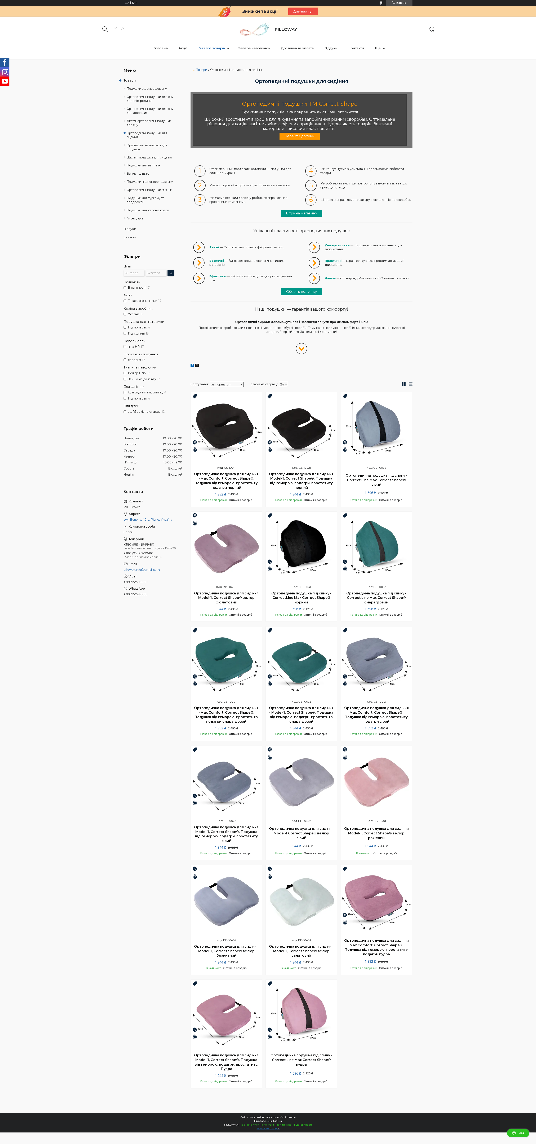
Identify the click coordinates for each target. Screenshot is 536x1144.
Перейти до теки (300, 136)
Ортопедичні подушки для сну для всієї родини (150, 99)
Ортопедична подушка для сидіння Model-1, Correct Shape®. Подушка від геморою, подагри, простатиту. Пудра (226, 1062)
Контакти (356, 48)
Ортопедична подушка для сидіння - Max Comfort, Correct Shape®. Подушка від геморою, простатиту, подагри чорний (226, 481)
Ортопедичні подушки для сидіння (147, 135)
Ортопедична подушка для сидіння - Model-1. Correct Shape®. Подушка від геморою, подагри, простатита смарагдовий (301, 715)
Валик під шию (138, 173)
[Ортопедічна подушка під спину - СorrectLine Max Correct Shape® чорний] (301, 547)
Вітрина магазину (301, 213)
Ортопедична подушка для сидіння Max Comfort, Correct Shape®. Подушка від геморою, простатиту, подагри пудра (376, 947)
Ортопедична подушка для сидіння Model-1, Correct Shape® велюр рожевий (376, 833)
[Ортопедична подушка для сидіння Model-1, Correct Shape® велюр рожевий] (376, 781)
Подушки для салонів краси (148, 210)
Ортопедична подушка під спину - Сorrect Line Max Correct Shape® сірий (376, 479)
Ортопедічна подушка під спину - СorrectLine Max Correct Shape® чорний (301, 597)
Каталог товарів (211, 48)
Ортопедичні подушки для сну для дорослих (150, 111)
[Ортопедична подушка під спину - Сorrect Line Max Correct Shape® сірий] (376, 428)
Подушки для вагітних (143, 165)
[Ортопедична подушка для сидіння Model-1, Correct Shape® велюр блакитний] (226, 900)
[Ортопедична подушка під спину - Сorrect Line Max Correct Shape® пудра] (301, 1015)
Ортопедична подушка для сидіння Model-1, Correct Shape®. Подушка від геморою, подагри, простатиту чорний (301, 481)
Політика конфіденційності (294, 1124)
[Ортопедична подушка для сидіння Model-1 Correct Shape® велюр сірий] (301, 781)
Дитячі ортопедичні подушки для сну (149, 123)
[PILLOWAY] (255, 29)
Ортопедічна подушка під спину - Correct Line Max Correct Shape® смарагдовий (376, 597)
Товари (201, 70)
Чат (521, 1133)
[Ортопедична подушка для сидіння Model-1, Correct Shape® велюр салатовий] (301, 900)
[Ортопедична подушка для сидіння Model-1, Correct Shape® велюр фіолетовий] (226, 547)
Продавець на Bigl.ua (268, 1120)
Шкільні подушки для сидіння (149, 157)
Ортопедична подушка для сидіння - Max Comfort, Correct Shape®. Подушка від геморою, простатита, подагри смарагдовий (226, 715)
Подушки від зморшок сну (147, 89)
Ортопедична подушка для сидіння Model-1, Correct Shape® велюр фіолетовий (226, 597)
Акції (183, 48)
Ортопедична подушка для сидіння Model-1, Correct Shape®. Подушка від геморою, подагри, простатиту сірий (226, 834)
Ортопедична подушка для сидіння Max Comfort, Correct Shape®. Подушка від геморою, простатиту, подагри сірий (376, 715)
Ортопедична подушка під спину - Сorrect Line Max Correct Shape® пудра (301, 1059)
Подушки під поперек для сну (150, 182)
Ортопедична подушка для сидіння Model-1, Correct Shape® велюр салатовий (301, 950)
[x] (197, 366)
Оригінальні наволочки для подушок (147, 147)
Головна (161, 48)
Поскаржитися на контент (257, 1124)
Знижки (130, 237)
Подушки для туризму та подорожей (145, 200)
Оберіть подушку (301, 292)
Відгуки (331, 48)
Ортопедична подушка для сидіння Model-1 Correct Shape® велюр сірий (301, 833)
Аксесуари (135, 218)
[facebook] (192, 366)
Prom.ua (290, 1117)
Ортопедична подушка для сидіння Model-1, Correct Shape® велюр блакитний (226, 950)
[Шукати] (105, 30)
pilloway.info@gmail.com (142, 570)
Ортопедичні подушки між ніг (149, 190)
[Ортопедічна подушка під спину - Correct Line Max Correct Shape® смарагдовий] (376, 547)
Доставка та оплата (297, 48)
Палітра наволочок (254, 48)
